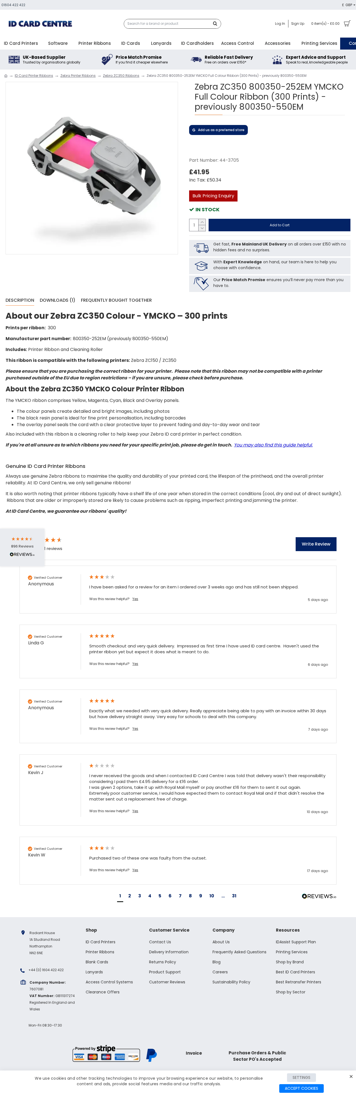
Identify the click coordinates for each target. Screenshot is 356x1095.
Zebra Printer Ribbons (78, 75)
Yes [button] (135, 599)
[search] (216, 23)
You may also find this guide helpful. (273, 445)
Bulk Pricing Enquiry (213, 196)
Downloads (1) (57, 300)
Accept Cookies (301, 1088)
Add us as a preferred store (221, 129)
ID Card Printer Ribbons (34, 75)
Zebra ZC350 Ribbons (121, 75)
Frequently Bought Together (116, 300)
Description (20, 300)
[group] (48, 541)
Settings (301, 1077)
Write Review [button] (316, 544)
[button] (120, 897)
